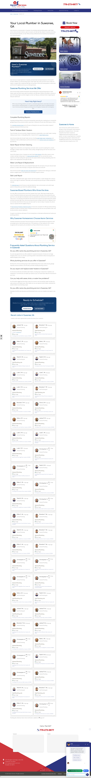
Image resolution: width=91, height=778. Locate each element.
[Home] (18, 4)
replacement (49, 138)
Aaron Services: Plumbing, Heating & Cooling (21, 206)
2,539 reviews (21, 236)
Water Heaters (64, 51)
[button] (55, 235)
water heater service (43, 135)
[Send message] (87, 774)
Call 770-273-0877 (49, 69)
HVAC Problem (76, 757)
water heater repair (41, 138)
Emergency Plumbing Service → (33, 112)
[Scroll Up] (0, 776)
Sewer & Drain (64, 69)
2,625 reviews (72, 106)
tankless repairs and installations (47, 140)
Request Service (70, 27)
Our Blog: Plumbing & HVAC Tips (48, 773)
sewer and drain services (32, 156)
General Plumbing (65, 86)
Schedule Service (38, 69)
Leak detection (18, 332)
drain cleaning (38, 154)
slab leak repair (15, 185)
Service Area (15, 14)
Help (86, 770)
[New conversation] (85, 744)
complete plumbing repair (18, 125)
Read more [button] (32, 240)
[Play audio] (85, 763)
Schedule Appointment (75, 770)
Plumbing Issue (76, 755)
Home (11, 14)
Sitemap (60, 773)
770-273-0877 (70, 4)
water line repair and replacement (28, 170)
